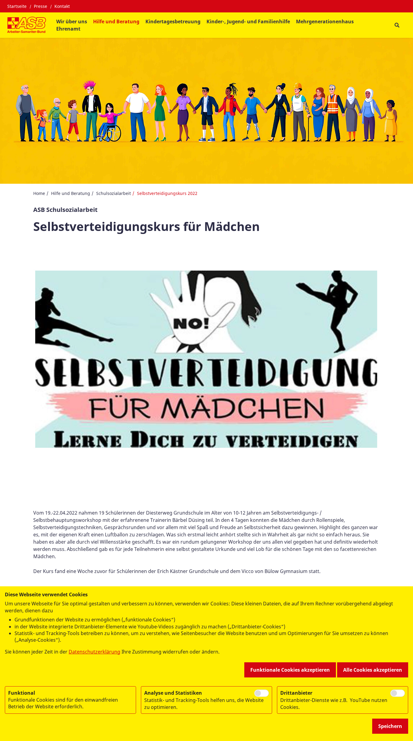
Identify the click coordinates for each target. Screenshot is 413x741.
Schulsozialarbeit (113, 193)
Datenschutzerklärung (94, 651)
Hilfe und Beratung (70, 193)
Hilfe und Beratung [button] (116, 21)
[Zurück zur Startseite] (26, 25)
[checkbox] (261, 693)
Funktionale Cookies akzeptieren (290, 670)
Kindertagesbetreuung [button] (172, 21)
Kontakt (62, 6)
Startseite (17, 6)
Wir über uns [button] (71, 21)
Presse (40, 6)
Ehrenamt (68, 28)
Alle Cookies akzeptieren (372, 670)
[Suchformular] (397, 25)
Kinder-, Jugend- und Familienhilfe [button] (248, 21)
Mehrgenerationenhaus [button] (325, 21)
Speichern (390, 726)
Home (39, 193)
